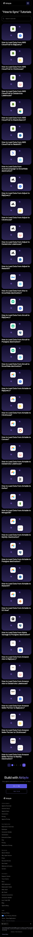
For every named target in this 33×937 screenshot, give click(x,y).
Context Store (6, 808)
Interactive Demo (6, 837)
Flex (3, 840)
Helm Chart (5, 889)
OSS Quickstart (6, 884)
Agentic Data (5, 811)
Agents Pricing (6, 819)
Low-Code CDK (6, 900)
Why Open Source (7, 855)
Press (3, 858)
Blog (3, 903)
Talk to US (16, 791)
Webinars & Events (7, 866)
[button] (28, 3)
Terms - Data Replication (9, 918)
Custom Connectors (7, 895)
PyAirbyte (4, 829)
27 (20, 765)
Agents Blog (5, 905)
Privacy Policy (5, 913)
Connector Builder (7, 832)
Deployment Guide (7, 887)
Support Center (6, 876)
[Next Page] (24, 765)
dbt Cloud (4, 892)
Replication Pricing (7, 845)
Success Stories (6, 860)
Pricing (4, 816)
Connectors (5, 814)
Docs (3, 881)
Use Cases (4, 863)
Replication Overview (8, 826)
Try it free (16, 786)
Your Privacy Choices (10, 915)
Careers (4, 868)
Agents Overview (6, 806)
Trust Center (5, 879)
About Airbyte (6, 852)
